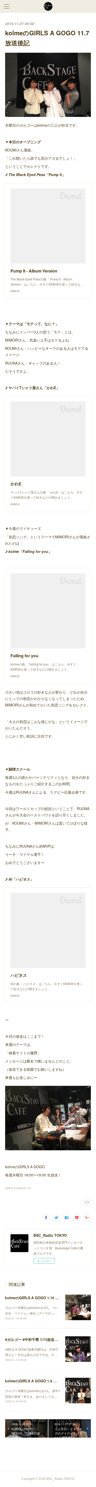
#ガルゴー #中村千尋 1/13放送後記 (33, 1339)
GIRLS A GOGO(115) (18, 1188)
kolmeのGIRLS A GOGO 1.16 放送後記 (37, 1297)
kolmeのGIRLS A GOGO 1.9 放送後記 (36, 1380)
